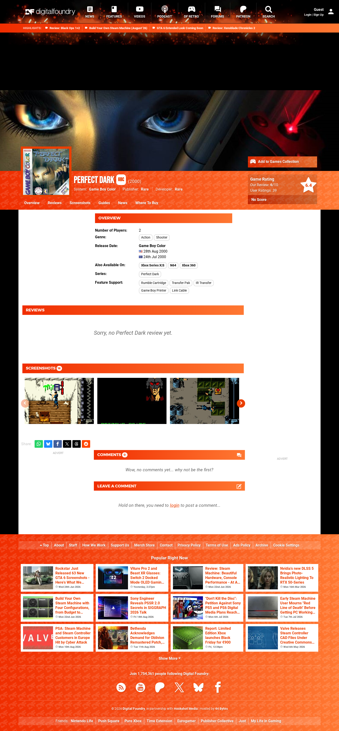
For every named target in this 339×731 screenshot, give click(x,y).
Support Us (120, 545)
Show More (168, 658)
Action (145, 237)
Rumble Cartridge (153, 283)
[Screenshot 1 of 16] (59, 401)
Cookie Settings (286, 545)
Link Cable (179, 290)
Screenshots (80, 203)
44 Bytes (221, 709)
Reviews (55, 203)
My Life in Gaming (266, 721)
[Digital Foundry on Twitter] (179, 688)
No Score (259, 199)
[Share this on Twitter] (67, 444)
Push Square (108, 721)
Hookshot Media (186, 709)
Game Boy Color (102, 189)
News (122, 203)
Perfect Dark (99, 180)
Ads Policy (241, 545)
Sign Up (318, 14)
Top (45, 545)
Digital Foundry (134, 709)
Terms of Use (217, 545)
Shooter (161, 237)
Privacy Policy (189, 545)
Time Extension (159, 721)
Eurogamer (186, 721)
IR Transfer (203, 283)
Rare (145, 189)
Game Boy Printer (153, 290)
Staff (73, 545)
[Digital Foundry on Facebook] (217, 688)
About (59, 545)
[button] (241, 403)
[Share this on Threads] (76, 444)
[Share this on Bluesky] (48, 444)
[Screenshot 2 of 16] (132, 401)
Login (307, 14)
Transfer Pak (181, 283)
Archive (262, 545)
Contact (166, 545)
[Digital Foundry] (50, 11)
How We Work (94, 545)
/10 (274, 185)
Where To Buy (146, 203)
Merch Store (144, 545)
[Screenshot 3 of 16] (204, 401)
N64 (173, 265)
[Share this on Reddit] (86, 444)
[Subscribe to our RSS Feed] (121, 688)
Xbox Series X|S (152, 265)
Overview (32, 203)
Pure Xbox (133, 721)
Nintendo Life (82, 721)
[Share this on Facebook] (58, 444)
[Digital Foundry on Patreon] (159, 688)
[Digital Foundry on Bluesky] (198, 688)
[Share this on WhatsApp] (39, 444)
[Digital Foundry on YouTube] (140, 688)
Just (242, 721)
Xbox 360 (189, 265)
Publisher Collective (217, 721)
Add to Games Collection (278, 161)
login (174, 505)
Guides (104, 203)
